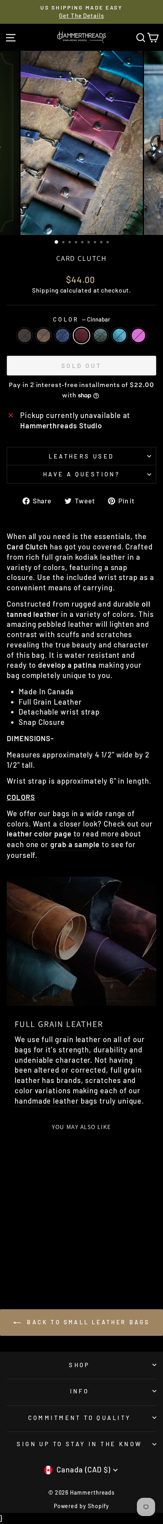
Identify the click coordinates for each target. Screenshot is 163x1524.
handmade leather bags (56, 1100)
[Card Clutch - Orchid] (35, 1262)
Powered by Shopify (82, 1506)
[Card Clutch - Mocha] (12, 1255)
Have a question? (81, 474)
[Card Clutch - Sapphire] (31, 1255)
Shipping (45, 290)
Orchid (138, 335)
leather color (29, 833)
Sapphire (62, 335)
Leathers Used (81, 456)
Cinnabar (81, 335)
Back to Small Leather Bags (87, 1322)
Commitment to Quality (79, 1417)
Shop (79, 1364)
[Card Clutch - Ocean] (58, 1255)
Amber (43, 335)
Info (79, 1391)
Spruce (100, 335)
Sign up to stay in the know (79, 1443)
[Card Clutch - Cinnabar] (40, 1255)
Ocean (119, 335)
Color (81, 319)
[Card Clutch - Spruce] (49, 1255)
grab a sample (75, 844)
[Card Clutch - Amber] (22, 1255)
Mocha (24, 335)
